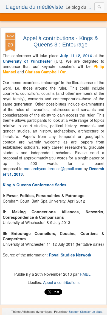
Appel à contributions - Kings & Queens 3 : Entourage (60, 41)
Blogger (73, 311)
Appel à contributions (61, 282)
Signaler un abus (91, 311)
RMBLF (86, 274)
